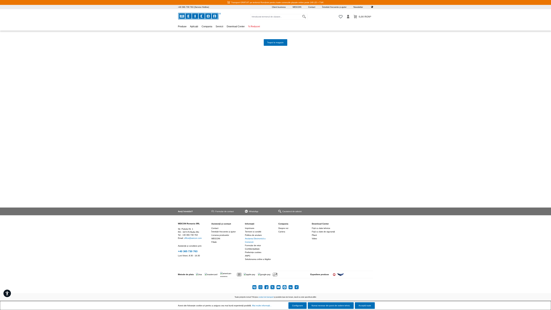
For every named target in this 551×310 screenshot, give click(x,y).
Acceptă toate (365, 305)
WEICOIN (297, 7)
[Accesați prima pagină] (199, 16)
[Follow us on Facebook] (267, 287)
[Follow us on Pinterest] (286, 287)
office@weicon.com (193, 238)
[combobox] (275, 16)
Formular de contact (224, 211)
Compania (283, 224)
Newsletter (358, 7)
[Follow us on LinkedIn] (292, 287)
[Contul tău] (348, 16)
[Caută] (304, 16)
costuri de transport (266, 297)
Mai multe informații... (262, 305)
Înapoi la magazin (275, 42)
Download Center (320, 224)
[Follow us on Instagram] (261, 287)
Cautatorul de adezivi (292, 211)
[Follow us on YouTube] (280, 287)
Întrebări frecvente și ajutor (334, 7)
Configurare (297, 305)
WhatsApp (253, 211)
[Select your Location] (372, 7)
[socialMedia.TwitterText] (273, 287)
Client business (279, 7)
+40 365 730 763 (187, 251)
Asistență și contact (221, 224)
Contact (311, 7)
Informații (249, 224)
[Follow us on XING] (297, 287)
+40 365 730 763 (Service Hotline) (193, 7)
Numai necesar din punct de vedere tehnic (331, 305)
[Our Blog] (255, 287)
